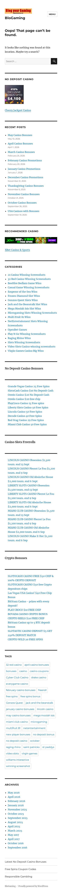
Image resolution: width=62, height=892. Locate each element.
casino (23, 671)
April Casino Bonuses (20, 143)
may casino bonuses (18, 715)
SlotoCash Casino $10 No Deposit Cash (30, 390)
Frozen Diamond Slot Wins (24, 295)
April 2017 (14, 839)
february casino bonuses (20, 690)
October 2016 (16, 843)
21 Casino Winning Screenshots (26, 274)
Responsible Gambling (18, 876)
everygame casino (17, 683)
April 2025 (14, 826)
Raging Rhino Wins (19, 338)
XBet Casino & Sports (17, 249)
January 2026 (16, 805)
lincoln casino (45, 709)
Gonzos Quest (14, 702)
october (35, 740)
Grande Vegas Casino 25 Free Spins (29, 386)
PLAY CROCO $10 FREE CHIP (24, 609)
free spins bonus (30, 696)
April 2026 (14, 796)
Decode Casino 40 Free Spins (25, 415)
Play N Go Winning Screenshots (27, 333)
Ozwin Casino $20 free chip (24, 399)
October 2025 (16, 813)
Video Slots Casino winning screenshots (31, 346)
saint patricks (31, 747)
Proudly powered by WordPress (33, 886)
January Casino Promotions (24, 168)
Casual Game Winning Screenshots (28, 287)
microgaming (39, 721)
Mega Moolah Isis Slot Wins (24, 308)
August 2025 (15, 822)
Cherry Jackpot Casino (18, 110)
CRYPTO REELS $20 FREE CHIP (26, 618)
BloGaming (15, 18)
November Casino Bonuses (24, 194)
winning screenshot (18, 766)
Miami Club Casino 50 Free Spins (27, 424)
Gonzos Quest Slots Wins (23, 300)
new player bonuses (18, 734)
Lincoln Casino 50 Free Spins (25, 411)
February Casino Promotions (25, 160)
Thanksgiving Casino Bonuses (26, 185)
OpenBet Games (17, 329)
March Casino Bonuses (21, 152)
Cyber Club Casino (17, 677)
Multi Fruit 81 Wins (19, 316)
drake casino (38, 677)
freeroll (42, 690)
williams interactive (17, 759)
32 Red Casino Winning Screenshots (29, 278)
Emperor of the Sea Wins (22, 291)
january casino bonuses (20, 709)
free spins (12, 696)
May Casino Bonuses (20, 135)
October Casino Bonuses (22, 202)
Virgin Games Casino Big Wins (26, 350)
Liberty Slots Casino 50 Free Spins (28, 407)
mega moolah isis (43, 715)
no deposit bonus (43, 734)
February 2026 (16, 801)
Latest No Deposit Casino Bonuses (25, 861)
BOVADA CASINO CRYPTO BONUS (28, 614)
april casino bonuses (37, 664)
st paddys (48, 747)
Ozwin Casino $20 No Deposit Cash (28, 394)
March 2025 (15, 830)
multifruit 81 (13, 728)
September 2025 (18, 817)
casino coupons (39, 671)
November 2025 (17, 809)
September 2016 (17, 847)
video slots (12, 753)
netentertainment (34, 728)
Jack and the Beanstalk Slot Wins (27, 304)
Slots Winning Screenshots (24, 342)
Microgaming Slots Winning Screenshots (32, 312)
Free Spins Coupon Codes (20, 869)
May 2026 (14, 792)
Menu (52, 14)
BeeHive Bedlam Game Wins (24, 283)
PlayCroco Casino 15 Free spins (26, 403)
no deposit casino (16, 740)
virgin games (29, 753)
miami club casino (17, 721)
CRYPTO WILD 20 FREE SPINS (25, 639)
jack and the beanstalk (39, 702)
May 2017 (13, 834)
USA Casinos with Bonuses (23, 211)
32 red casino (14, 664)
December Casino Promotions (25, 177)
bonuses (11, 671)
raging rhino (13, 747)
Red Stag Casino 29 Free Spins (26, 420)
